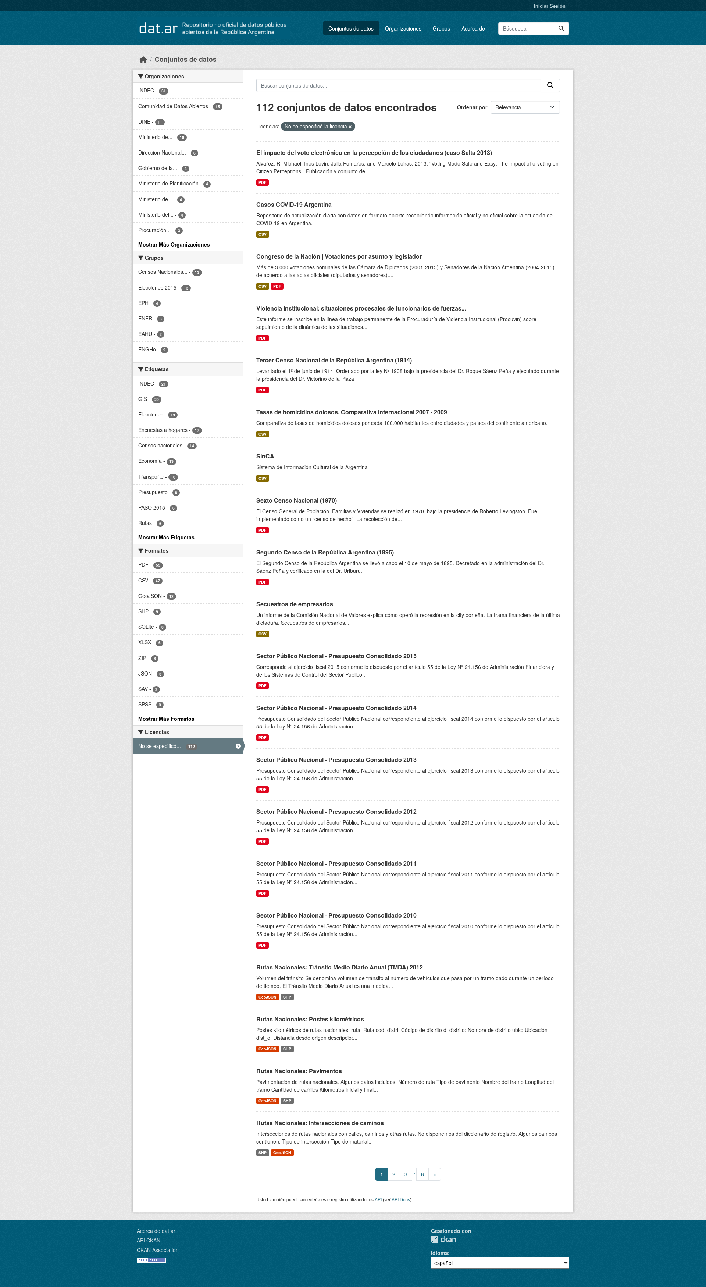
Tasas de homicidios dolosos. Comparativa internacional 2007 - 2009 (351, 412)
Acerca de (473, 28)
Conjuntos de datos (351, 28)
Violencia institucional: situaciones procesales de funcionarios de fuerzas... (361, 308)
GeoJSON (267, 997)
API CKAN (148, 1240)
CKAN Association (158, 1250)
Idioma (439, 1252)
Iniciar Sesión (550, 5)
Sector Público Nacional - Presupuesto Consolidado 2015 (336, 656)
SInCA (265, 456)
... (414, 1171)
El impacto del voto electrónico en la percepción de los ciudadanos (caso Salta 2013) (374, 152)
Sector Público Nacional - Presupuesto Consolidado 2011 (336, 863)
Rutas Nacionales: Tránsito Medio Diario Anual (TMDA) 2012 (339, 967)
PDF (262, 182)
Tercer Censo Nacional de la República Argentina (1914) (334, 360)
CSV (262, 234)
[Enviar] (561, 28)
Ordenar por (472, 107)
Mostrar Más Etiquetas (166, 537)
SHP (287, 997)
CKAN (443, 1239)
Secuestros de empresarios (294, 604)
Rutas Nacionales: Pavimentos (299, 1071)
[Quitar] (350, 127)
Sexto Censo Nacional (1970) (296, 500)
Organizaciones (403, 28)
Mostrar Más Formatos (166, 718)
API (378, 1199)
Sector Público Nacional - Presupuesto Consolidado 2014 (336, 707)
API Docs (401, 1199)
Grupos (441, 28)
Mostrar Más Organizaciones (174, 244)
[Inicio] (143, 59)
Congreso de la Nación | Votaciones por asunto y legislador (339, 256)
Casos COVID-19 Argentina (294, 204)
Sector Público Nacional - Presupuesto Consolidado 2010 (336, 915)
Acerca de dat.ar (156, 1230)
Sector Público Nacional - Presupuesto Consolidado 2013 (336, 759)
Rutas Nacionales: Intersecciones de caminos (320, 1122)
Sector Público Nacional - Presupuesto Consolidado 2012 (336, 811)
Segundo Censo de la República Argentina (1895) (325, 552)
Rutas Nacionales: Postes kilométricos (310, 1019)
